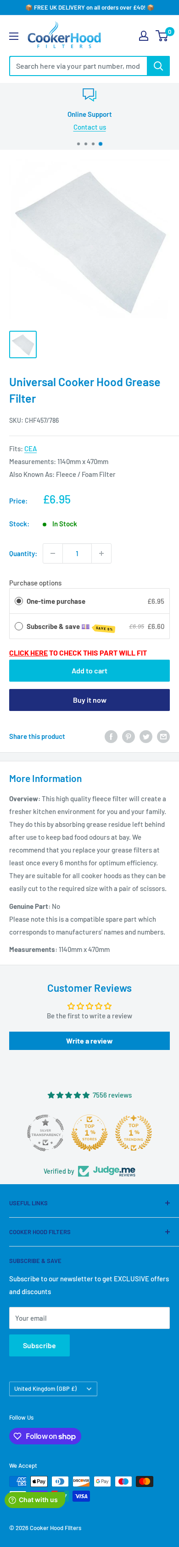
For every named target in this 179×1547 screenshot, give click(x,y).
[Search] (158, 66)
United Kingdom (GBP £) (45, 1388)
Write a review (89, 1040)
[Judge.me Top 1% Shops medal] (89, 1133)
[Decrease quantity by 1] (52, 553)
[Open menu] (13, 36)
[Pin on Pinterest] (128, 736)
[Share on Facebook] (111, 736)
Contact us (89, 127)
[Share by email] (163, 736)
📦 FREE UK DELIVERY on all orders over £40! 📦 (89, 7)
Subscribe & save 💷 (70, 627)
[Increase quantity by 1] (101, 553)
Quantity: (23, 553)
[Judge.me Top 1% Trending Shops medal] (133, 1133)
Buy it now (89, 699)
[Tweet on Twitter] (146, 736)
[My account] (143, 36)
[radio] (19, 601)
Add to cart (89, 670)
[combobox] (78, 66)
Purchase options (35, 583)
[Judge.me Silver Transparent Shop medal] (45, 1133)
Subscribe (39, 1345)
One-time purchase (56, 601)
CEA (30, 448)
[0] (162, 35)
